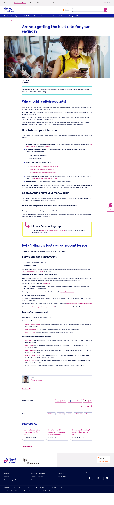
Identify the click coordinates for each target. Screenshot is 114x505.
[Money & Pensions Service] (10, 460)
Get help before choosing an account (44, 178)
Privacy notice (19, 490)
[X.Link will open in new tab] (98, 478)
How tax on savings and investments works (79, 303)
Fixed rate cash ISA (31, 360)
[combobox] (88, 10)
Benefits (6, 16)
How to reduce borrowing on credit (32, 271)
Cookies (45, 490)
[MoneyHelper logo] (8, 10)
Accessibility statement (30, 490)
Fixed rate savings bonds (32, 355)
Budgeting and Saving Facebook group (51, 230)
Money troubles (46, 16)
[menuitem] (6, 15)
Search (105, 10)
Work (77, 16)
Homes (36, 16)
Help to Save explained (67, 292)
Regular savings (30, 350)
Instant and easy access (32, 324)
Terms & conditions (9, 490)
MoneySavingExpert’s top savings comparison (43, 166)
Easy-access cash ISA (31, 329)
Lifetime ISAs (46, 283)
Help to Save (29, 345)
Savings (71, 16)
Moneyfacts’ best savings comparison (40, 169)
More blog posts (27, 446)
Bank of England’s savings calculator (43, 307)
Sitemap (40, 490)
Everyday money (16, 16)
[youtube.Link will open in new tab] (106, 478)
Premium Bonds (30, 332)
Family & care (28, 16)
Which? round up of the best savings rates (42, 172)
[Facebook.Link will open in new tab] (89, 478)
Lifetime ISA (47, 146)
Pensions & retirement (60, 16)
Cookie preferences (54, 490)
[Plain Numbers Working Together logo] (103, 460)
